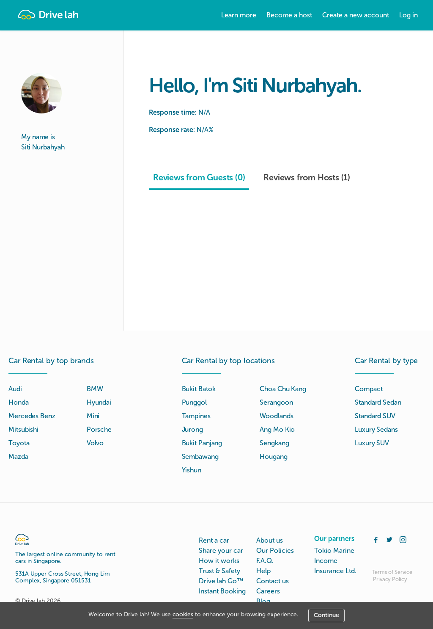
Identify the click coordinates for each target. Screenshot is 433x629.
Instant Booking (222, 591)
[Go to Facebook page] (376, 539)
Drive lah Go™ (221, 581)
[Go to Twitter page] (389, 539)
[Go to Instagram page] (403, 539)
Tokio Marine (334, 550)
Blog (263, 601)
